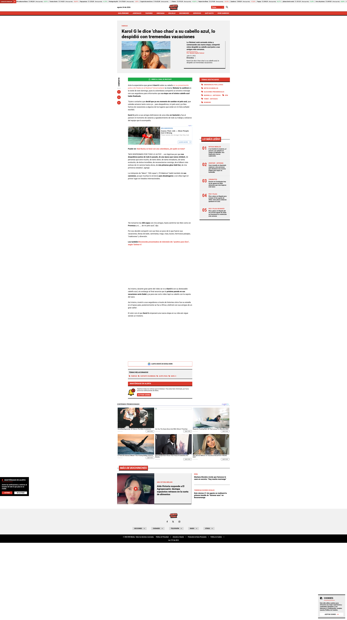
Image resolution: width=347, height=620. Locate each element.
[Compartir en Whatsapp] (119, 102)
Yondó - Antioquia (211, 99)
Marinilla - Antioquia (212, 95)
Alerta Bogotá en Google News (162, 364)
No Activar (20, 493)
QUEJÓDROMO (123, 13)
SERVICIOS (197, 13)
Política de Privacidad (162, 537)
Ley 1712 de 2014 (173, 540)
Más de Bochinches (133, 467)
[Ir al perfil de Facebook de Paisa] (167, 522)
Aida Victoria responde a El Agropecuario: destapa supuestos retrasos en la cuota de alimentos (172, 490)
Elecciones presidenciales (214, 92)
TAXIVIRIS (149, 13)
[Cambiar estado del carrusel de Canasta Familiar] (14, 1)
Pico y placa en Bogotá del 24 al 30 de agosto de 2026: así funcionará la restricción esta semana (218, 213)
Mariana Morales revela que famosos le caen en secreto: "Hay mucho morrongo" (210, 478)
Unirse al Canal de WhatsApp (161, 79)
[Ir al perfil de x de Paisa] (173, 522)
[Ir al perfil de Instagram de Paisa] (179, 522)
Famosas (134, 376)
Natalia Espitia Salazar (197, 53)
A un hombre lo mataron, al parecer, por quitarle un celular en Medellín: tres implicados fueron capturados (217, 152)
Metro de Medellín (211, 88)
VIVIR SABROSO (223, 13)
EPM (226, 95)
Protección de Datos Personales (197, 537)
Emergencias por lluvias (213, 85)
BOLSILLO (171, 13)
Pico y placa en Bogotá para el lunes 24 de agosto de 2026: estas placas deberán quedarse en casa (218, 198)
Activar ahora (144, 395)
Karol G (173, 376)
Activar (7, 493)
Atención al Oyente (178, 537)
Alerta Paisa (163, 376)
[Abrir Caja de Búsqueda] (227, 7)
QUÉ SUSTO (209, 13)
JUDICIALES (137, 13)
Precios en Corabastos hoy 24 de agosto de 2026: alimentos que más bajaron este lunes (217, 184)
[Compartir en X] (119, 97)
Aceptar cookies (330, 614)
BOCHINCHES (184, 13)
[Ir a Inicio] (173, 7)
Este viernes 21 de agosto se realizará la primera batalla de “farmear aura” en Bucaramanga (210, 495)
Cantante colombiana (148, 376)
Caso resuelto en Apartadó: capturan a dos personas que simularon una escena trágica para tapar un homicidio (217, 168)
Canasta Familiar (6, 1)
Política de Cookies (331, 610)
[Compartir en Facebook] (119, 92)
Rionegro (207, 102)
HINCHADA (160, 13)
